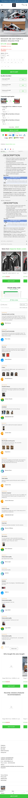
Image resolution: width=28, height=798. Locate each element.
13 (4, 62)
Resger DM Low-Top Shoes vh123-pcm (10, 114)
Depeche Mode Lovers (10, 144)
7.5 (15, 62)
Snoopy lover (3, 752)
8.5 (12, 62)
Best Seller (3, 749)
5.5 (23, 59)
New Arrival (3, 747)
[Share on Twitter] (7, 149)
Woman (6, 53)
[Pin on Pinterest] (10, 149)
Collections (3, 745)
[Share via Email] (13, 149)
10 (8, 59)
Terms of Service (4, 775)
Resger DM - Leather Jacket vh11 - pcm (10, 273)
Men (8, 55)
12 (4, 57)
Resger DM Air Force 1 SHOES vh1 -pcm (10, 678)
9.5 (8, 62)
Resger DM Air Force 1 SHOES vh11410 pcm (12, 106)
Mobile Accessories (5, 750)
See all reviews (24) (14, 289)
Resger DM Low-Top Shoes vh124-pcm (10, 120)
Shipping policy (4, 778)
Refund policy (3, 780)
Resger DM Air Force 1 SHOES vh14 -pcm (11, 718)
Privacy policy (3, 776)
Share (2, 149)
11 (5, 59)
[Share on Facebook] (5, 149)
